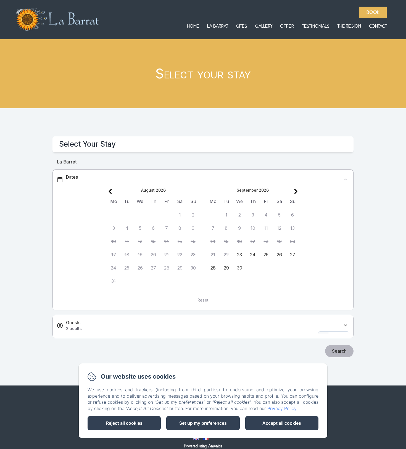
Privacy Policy (281, 408)
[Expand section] (345, 325)
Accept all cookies (281, 423)
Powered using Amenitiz (203, 446)
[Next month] (295, 191)
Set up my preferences (203, 423)
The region (349, 26)
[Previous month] (110, 191)
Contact (378, 26)
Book (373, 12)
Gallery (263, 26)
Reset (203, 300)
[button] (179, 214)
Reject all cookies (124, 423)
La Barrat (217, 26)
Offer (287, 26)
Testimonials (315, 26)
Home (193, 26)
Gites (241, 26)
